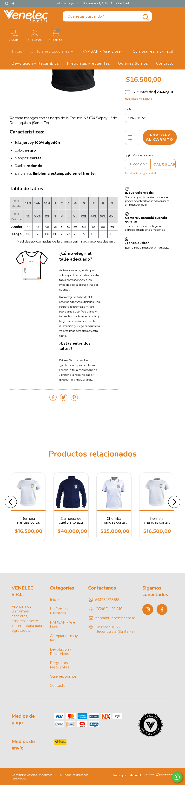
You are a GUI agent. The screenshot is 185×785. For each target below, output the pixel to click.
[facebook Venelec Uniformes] (13, 3)
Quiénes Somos (133, 63)
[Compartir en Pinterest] (74, 399)
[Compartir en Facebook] (53, 399)
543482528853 (107, 599)
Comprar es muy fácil (153, 51)
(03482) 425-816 (108, 609)
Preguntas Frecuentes (88, 63)
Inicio (17, 51)
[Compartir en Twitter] (64, 399)
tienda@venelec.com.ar (115, 618)
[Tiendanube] (158, 775)
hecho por (127, 775)
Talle (128, 108)
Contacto (165, 63)
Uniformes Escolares (51, 51)
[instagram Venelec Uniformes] (7, 3)
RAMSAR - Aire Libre (102, 51)
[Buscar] (145, 17)
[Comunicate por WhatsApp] (177, 777)
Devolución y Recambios (35, 63)
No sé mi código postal (140, 173)
